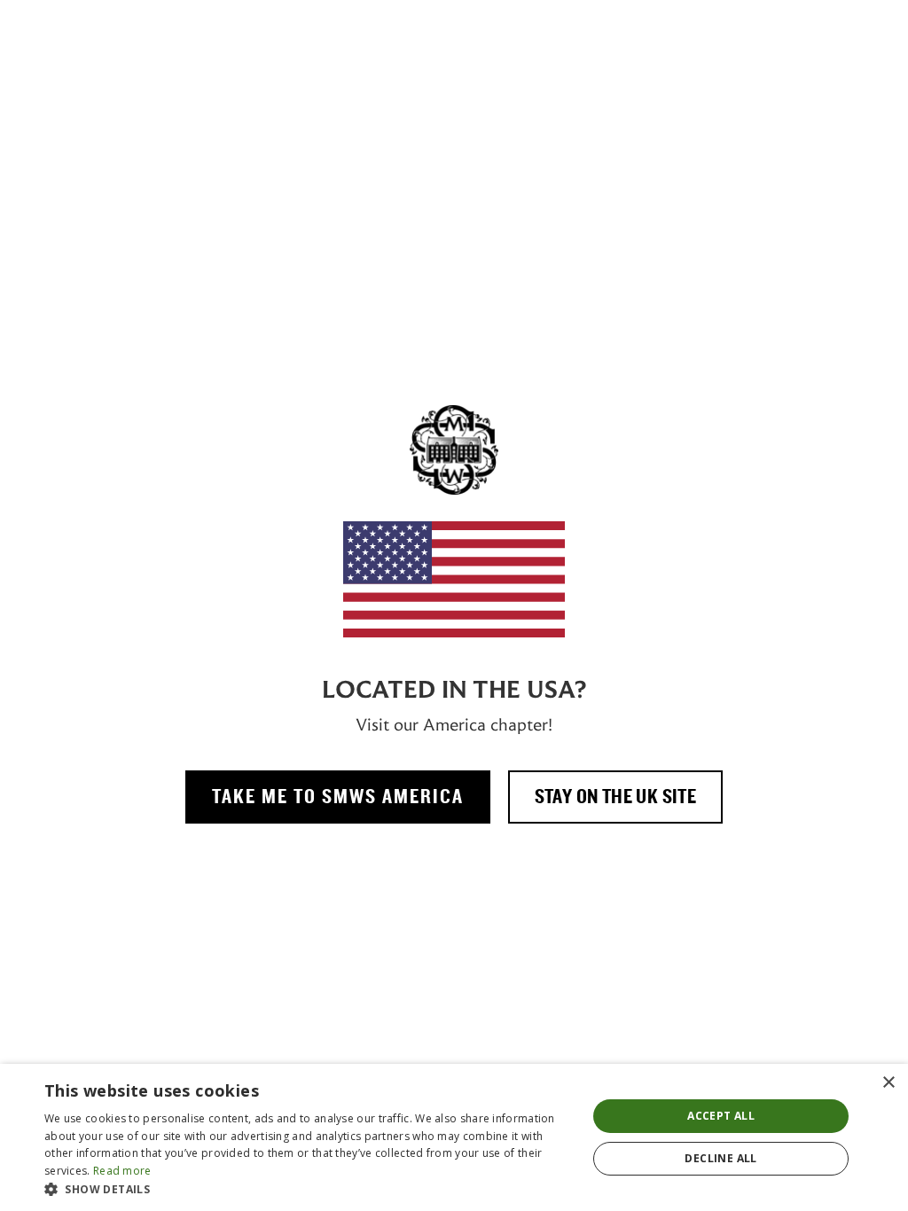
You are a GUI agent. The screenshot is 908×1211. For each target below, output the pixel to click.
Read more (122, 1170)
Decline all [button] (720, 1158)
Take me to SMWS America (338, 797)
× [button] (888, 1083)
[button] (307, 1189)
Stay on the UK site (616, 797)
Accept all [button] (721, 1115)
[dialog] (454, 1137)
